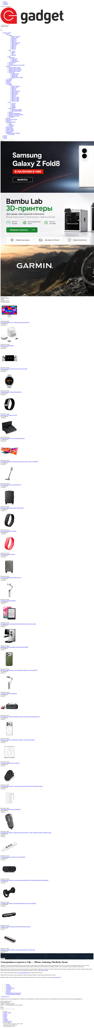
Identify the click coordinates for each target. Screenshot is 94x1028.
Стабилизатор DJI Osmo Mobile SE (9, 693)
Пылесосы (8, 120)
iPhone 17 (14, 41)
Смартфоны (9, 79)
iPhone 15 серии (15, 97)
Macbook (11, 112)
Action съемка (9, 127)
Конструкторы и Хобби (11, 119)
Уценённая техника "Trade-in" (13, 133)
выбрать (3, 958)
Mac (10, 56)
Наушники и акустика (14, 115)
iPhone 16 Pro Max (16, 42)
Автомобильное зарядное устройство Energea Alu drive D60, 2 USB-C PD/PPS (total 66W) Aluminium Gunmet (26, 832)
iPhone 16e (14, 45)
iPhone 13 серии (15, 99)
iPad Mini (14, 55)
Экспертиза (8, 989)
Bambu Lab (8, 81)
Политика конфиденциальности (13, 993)
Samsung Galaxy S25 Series (15, 70)
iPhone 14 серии (15, 98)
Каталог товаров (7, 32)
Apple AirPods (12, 62)
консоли (11, 124)
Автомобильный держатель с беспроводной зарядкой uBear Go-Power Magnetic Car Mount (22, 786)
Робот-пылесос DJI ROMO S (7, 345)
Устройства (11, 117)
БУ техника (11, 134)
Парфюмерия (9, 131)
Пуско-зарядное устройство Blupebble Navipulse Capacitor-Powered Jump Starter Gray (20, 716)
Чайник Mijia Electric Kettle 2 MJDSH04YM (11, 809)
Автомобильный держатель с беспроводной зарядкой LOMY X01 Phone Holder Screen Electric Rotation (24, 880)
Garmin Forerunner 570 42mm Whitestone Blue (11, 392)
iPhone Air (14, 39)
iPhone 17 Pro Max (16, 36)
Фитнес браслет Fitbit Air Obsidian (8, 531)
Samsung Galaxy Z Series (14, 67)
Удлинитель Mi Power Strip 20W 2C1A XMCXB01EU (13, 857)
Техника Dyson (9, 128)
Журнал (5, 136)
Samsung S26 (15, 74)
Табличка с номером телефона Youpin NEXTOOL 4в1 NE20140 (15, 926)
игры (10, 123)
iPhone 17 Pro (15, 37)
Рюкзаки (8, 118)
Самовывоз (8, 986)
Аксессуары (11, 72)
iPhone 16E (14, 94)
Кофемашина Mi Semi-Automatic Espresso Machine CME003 (14, 647)
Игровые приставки (10, 122)
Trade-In (5, 138)
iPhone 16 (14, 46)
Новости (5, 1015)
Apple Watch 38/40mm (17, 109)
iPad (10, 50)
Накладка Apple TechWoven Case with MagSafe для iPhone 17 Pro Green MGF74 (19, 670)
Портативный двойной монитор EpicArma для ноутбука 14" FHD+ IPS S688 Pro (19, 461)
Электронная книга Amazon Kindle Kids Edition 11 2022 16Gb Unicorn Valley (18, 623)
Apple (7, 34)
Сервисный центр (10, 988)
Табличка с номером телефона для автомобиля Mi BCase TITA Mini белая (18, 949)
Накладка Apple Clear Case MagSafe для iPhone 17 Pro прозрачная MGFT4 (18, 739)
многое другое (44, 970)
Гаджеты (11, 63)
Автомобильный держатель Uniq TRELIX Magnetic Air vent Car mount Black (18, 903)
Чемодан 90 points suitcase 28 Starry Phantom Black (12, 508)
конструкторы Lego (56, 977)
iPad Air (13, 52)
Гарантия (8, 990)
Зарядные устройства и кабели (16, 114)
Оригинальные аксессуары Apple (16, 65)
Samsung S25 (15, 76)
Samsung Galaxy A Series (14, 71)
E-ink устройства (10, 130)
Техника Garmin (10, 129)
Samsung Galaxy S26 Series (15, 68)
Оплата (5, 1)
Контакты (5, 4)
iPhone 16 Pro (15, 44)
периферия (11, 125)
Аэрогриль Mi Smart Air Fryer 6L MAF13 (10, 763)
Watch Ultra (14, 60)
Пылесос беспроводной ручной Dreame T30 (11, 484)
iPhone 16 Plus (15, 93)
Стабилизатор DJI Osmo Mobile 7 (8, 600)
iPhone (10, 35)
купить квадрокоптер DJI (24, 972)
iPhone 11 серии (15, 100)
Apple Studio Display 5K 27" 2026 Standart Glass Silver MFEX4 (15, 322)
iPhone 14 (14, 48)
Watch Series (14, 58)
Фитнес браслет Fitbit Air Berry (8, 554)
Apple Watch (12, 57)
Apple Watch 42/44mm (17, 110)
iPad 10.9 (14, 103)
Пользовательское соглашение (13, 994)
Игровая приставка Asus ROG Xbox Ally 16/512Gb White (14, 368)
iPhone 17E (14, 40)
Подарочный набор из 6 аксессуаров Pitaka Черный (13, 438)
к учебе (5, 135)
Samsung (8, 66)
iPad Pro (13, 51)
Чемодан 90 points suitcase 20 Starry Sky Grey (11, 577)
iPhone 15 (14, 47)
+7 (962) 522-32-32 (5, 996)
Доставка (5, 3)
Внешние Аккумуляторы (15, 113)
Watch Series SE (15, 61)
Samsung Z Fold (15, 73)
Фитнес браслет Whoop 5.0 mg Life (9, 415)
